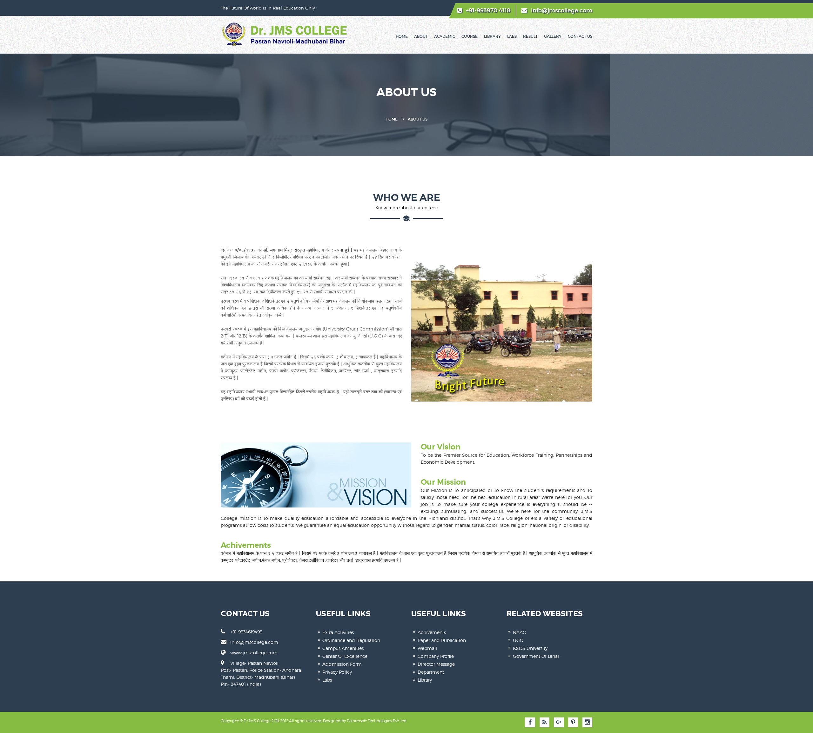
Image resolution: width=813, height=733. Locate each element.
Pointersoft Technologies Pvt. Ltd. (377, 720)
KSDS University (530, 648)
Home (402, 36)
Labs (512, 36)
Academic (444, 36)
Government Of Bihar (536, 656)
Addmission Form (342, 664)
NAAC (519, 632)
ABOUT (421, 36)
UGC (518, 640)
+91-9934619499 (246, 631)
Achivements (432, 632)
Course (469, 36)
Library (492, 36)
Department (431, 672)
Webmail (427, 648)
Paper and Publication (442, 640)
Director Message (436, 664)
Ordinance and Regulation (351, 640)
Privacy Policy (337, 672)
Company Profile (436, 656)
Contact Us (580, 36)
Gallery (552, 36)
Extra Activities (338, 632)
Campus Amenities (343, 648)
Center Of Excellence (344, 656)
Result (530, 36)
